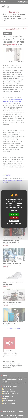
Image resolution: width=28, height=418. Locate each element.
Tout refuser (14, 217)
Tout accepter (14, 214)
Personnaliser (14, 221)
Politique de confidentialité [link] (14, 223)
